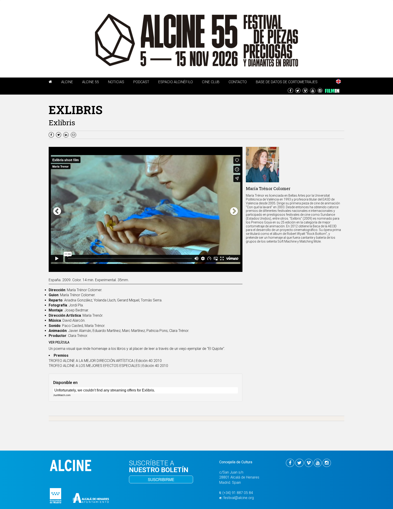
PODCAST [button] (141, 82)
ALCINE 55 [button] (90, 82)
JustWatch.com (62, 395)
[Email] (74, 134)
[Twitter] (59, 134)
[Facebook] (52, 134)
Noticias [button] (116, 82)
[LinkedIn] (66, 134)
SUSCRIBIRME (161, 479)
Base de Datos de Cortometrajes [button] (286, 82)
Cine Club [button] (210, 82)
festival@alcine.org (238, 498)
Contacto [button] (238, 82)
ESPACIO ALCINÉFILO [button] (175, 82)
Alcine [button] (67, 82)
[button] (50, 83)
